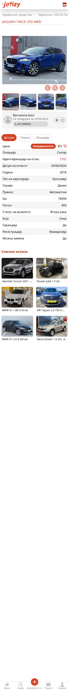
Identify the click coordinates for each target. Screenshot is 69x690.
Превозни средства (18, 15)
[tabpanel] (34, 192)
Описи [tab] (25, 138)
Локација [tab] (42, 138)
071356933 (24, 124)
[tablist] (34, 137)
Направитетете (43, 146)
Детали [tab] (9, 138)
